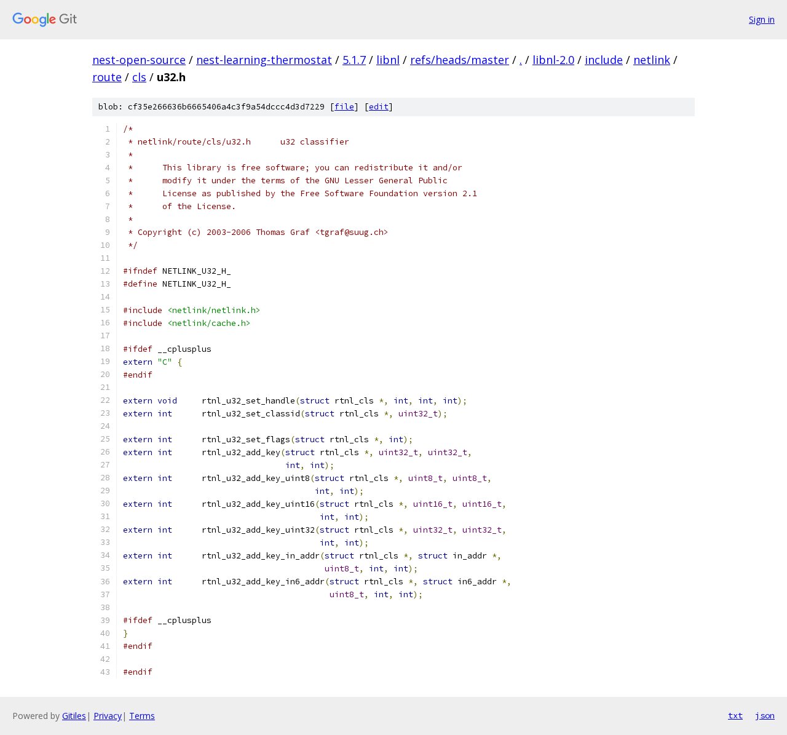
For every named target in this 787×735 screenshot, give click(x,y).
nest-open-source (139, 59)
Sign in (762, 19)
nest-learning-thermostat (264, 59)
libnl (388, 59)
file (344, 106)
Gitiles (74, 715)
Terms (142, 715)
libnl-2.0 (553, 59)
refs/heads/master (459, 59)
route (107, 77)
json (765, 715)
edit (379, 106)
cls (139, 77)
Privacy (107, 715)
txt (735, 715)
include (604, 59)
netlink (651, 59)
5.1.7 (354, 59)
